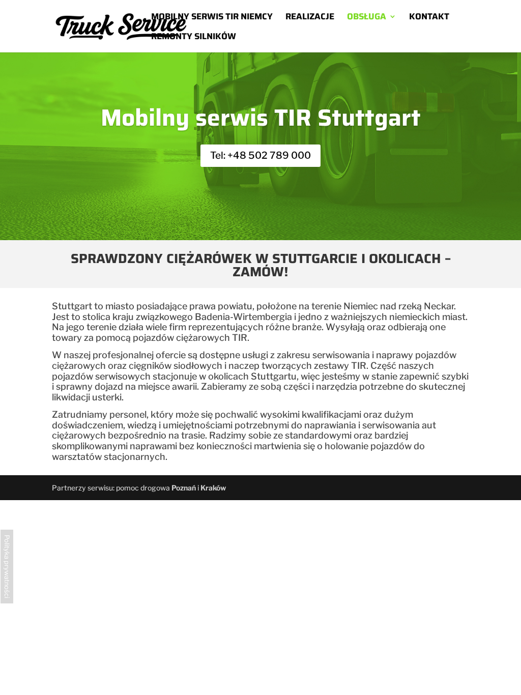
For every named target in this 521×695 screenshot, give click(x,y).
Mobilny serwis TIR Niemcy (212, 18)
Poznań (183, 487)
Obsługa (366, 18)
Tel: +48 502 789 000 (260, 155)
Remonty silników (193, 38)
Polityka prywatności (7, 566)
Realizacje (309, 18)
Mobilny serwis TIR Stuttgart (261, 117)
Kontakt (429, 18)
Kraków (213, 487)
